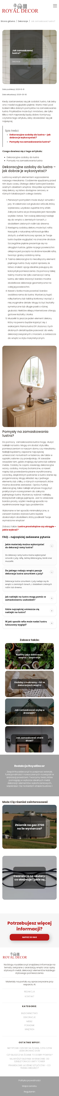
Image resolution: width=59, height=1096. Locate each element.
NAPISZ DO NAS (29, 937)
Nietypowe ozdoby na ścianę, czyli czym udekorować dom (29, 1049)
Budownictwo (29, 1013)
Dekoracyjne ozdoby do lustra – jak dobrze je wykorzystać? (30, 136)
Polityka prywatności (29, 1080)
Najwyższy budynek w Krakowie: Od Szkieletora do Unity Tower (29, 1060)
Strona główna (8, 21)
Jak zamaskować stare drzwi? (29, 739)
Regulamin (29, 1091)
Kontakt (29, 996)
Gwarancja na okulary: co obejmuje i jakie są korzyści (29, 877)
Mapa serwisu (29, 1086)
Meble (29, 1021)
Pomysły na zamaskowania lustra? (29, 141)
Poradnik (29, 1025)
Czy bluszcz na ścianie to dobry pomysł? (30, 1054)
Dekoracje (23, 21)
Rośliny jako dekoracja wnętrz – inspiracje (29, 656)
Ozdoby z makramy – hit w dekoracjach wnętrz (29, 684)
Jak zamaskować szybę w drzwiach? (29, 711)
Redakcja (29, 991)
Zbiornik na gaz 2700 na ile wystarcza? (29, 826)
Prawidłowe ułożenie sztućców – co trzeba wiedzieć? (30, 1067)
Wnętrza (29, 1029)
